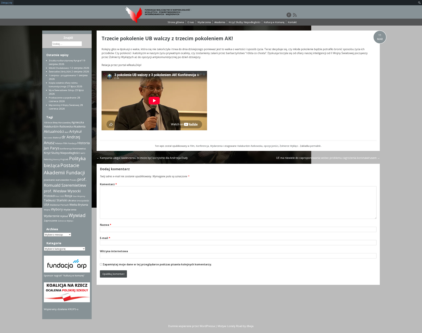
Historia (83, 143)
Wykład (64, 216)
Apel (67, 132)
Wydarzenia (204, 22)
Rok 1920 (59, 196)
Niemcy (56, 159)
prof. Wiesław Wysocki (62, 191)
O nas (190, 22)
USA (46, 204)
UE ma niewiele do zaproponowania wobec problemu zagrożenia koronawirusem (328, 158)
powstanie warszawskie (56, 179)
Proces (73, 179)
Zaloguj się (6, 2)
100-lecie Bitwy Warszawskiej (57, 122)
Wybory (57, 209)
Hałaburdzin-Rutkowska (249, 145)
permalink (315, 145)
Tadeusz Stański (55, 200)
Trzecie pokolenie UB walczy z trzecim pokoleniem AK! (167, 38)
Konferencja (202, 145)
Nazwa (105, 225)
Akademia (219, 22)
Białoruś (57, 137)
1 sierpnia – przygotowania (62, 75)
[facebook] (288, 15)
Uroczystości (82, 200)
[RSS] (295, 15)
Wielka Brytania (78, 204)
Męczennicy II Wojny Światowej (64, 105)
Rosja (68, 196)
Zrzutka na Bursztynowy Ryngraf (65, 60)
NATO (82, 153)
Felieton (59, 143)
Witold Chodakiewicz (59, 67)
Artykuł (75, 131)
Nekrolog (48, 159)
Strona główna (176, 22)
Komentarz (108, 184)
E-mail (105, 238)
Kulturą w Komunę (274, 22)
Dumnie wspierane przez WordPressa (191, 326)
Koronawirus (79, 148)
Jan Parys (51, 148)
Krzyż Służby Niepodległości (244, 22)
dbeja (250, 326)
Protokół (49, 196)
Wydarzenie (52, 216)
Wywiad (77, 215)
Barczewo (48, 138)
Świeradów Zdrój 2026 (60, 71)
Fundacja (72, 143)
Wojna (47, 209)
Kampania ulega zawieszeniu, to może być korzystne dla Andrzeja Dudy (142, 158)
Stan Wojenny (79, 196)
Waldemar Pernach (59, 204)
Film (192, 145)
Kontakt (292, 22)
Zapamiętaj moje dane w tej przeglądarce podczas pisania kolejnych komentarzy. (157, 264)
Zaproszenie (50, 220)
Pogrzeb (64, 159)
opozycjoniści (271, 145)
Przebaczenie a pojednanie (62, 97)
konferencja (66, 148)
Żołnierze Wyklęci (289, 145)
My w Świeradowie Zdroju (61, 90)
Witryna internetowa (114, 251)
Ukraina (72, 200)
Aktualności (54, 131)
